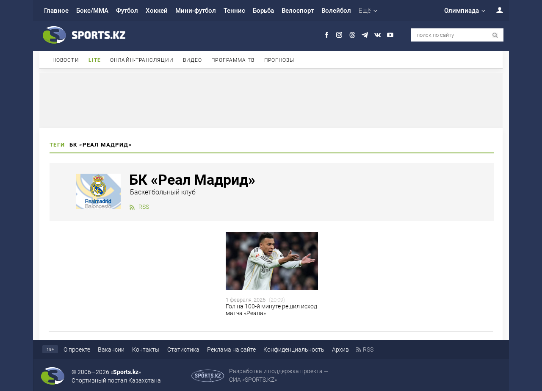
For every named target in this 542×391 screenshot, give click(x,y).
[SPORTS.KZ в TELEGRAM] (365, 35)
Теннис (234, 10)
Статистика (183, 349)
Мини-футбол (195, 10)
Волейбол (336, 10)
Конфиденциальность (293, 349)
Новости (66, 60)
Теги (57, 144)
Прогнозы (279, 60)
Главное (56, 10)
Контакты (146, 349)
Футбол (127, 10)
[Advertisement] (271, 100)
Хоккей (157, 10)
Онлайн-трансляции (142, 60)
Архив (340, 349)
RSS (143, 206)
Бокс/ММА (92, 10)
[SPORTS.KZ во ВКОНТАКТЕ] (377, 35)
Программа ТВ (232, 60)
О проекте (77, 349)
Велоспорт (298, 10)
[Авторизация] (495, 10)
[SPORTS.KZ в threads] (352, 35)
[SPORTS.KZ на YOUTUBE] (390, 35)
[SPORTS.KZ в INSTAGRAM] (339, 35)
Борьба (263, 10)
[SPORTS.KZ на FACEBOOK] (327, 35)
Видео (192, 60)
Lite (94, 60)
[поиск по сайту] (495, 35)
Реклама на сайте (231, 349)
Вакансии (111, 349)
